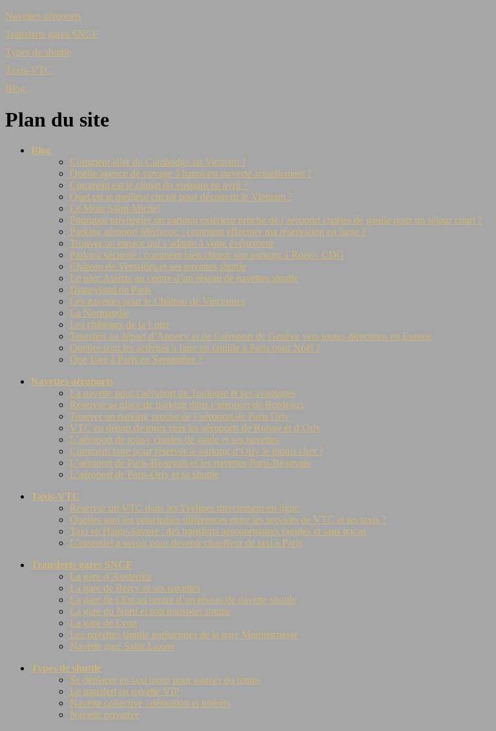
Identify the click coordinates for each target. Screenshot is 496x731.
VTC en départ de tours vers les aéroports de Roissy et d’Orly (195, 427)
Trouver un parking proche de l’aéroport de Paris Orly (179, 416)
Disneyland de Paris (110, 289)
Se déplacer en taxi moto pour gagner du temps (165, 679)
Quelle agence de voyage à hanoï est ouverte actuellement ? (191, 173)
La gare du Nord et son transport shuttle (150, 611)
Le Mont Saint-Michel (115, 208)
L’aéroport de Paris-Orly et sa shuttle (144, 474)
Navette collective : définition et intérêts (150, 702)
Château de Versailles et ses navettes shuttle (158, 266)
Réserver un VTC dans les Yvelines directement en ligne (184, 507)
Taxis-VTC (28, 70)
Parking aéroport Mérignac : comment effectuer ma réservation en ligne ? (218, 231)
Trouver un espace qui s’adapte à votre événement (171, 243)
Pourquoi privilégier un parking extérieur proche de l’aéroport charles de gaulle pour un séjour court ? (276, 219)
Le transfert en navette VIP (125, 691)
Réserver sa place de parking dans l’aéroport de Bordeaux (187, 404)
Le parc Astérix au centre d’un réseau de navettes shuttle (184, 278)
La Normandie (99, 312)
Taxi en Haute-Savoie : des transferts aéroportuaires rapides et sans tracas (218, 531)
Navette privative (105, 714)
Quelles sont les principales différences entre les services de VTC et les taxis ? (228, 519)
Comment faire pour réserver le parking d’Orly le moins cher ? (197, 451)
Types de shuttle (38, 51)
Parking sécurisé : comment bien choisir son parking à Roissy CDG (207, 254)
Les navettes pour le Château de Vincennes (157, 301)
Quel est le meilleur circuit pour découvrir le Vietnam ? (181, 196)
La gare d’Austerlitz (110, 576)
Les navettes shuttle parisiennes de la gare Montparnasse (184, 634)
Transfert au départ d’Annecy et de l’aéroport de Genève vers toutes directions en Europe (251, 336)
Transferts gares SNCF (51, 33)
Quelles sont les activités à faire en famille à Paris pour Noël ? (195, 347)
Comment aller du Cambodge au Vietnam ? (158, 161)
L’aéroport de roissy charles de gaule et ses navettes (174, 439)
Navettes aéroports (43, 15)
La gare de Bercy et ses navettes (135, 587)
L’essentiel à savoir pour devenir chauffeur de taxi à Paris (186, 542)
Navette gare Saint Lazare (122, 646)
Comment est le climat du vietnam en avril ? (159, 185)
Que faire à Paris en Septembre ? (136, 359)
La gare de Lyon (103, 622)
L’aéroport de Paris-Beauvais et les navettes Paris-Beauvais (190, 462)
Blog (15, 88)
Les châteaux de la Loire (120, 324)
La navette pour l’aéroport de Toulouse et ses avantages (182, 392)
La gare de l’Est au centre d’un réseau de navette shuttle (183, 599)
